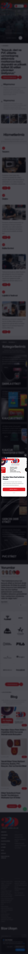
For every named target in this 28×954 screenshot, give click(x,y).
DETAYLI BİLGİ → (14, 489)
